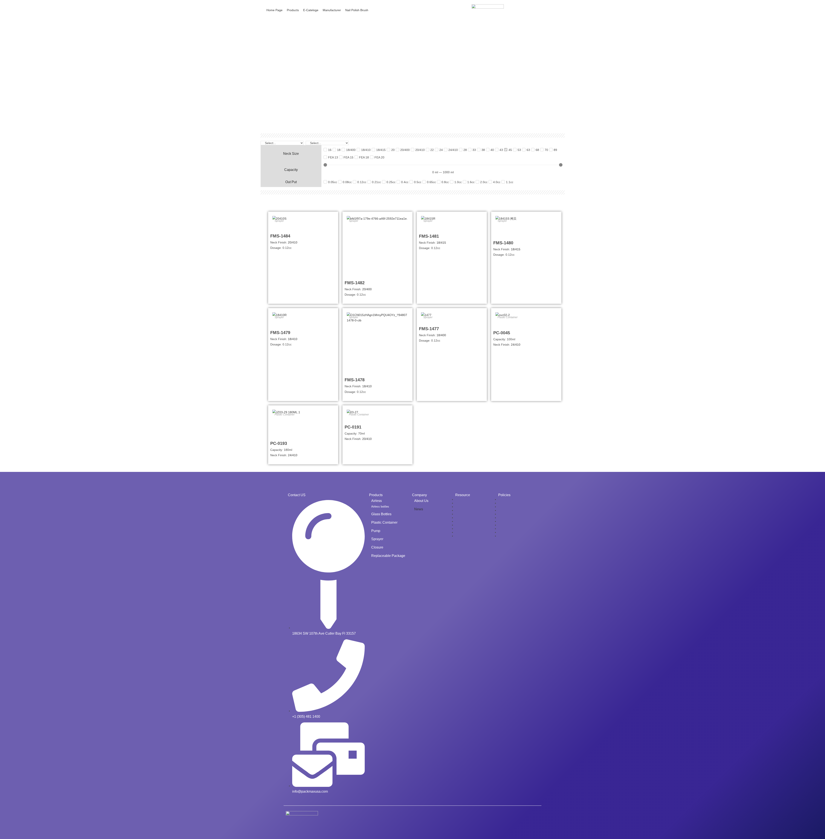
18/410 (292, 339)
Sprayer (279, 220)
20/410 (292, 242)
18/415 (441, 242)
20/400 (367, 289)
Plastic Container (508, 317)
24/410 (515, 344)
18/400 (441, 335)
